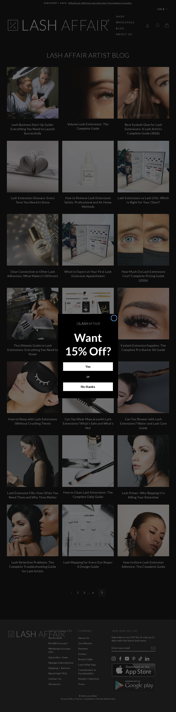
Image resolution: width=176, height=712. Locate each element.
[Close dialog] (114, 318)
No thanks (88, 387)
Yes (88, 366)
